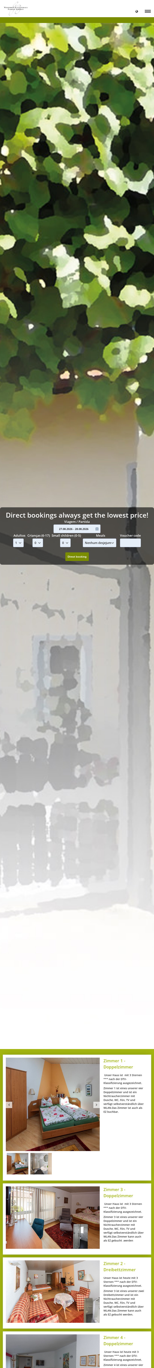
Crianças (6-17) (38, 535)
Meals (100, 535)
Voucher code (130, 535)
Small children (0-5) (66, 535)
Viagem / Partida (77, 521)
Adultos (19, 535)
